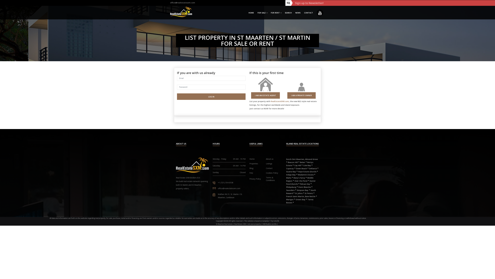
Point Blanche (304, 187)
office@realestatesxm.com (182, 2)
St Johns (299, 193)
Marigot (290, 199)
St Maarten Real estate (224, 224)
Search (288, 12)
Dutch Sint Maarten (295, 159)
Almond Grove (311, 159)
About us (269, 159)
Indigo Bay (291, 174)
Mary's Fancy (299, 178)
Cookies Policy (272, 173)
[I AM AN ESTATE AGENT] (265, 87)
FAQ (251, 173)
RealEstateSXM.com (280, 101)
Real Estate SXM (240, 224)
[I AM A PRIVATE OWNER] (301, 87)
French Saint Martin (295, 196)
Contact (308, 12)
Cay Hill (297, 165)
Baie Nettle (310, 196)
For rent (275, 12)
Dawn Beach (301, 168)
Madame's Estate (306, 174)
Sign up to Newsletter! (309, 3)
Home (251, 12)
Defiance (313, 168)
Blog (251, 168)
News (297, 12)
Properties (253, 163)
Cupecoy (290, 168)
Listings (269, 163)
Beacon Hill (293, 162)
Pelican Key (305, 184)
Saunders (290, 190)
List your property (254, 224)
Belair (302, 162)
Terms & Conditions (270, 178)
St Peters (309, 193)
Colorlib (276, 221)
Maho (288, 178)
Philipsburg (291, 187)
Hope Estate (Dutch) (307, 171)
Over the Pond (301, 181)
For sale (262, 12)
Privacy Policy (255, 179)
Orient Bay (300, 199)
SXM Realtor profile (269, 224)
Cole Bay (307, 165)
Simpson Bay (302, 190)
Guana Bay (291, 171)
